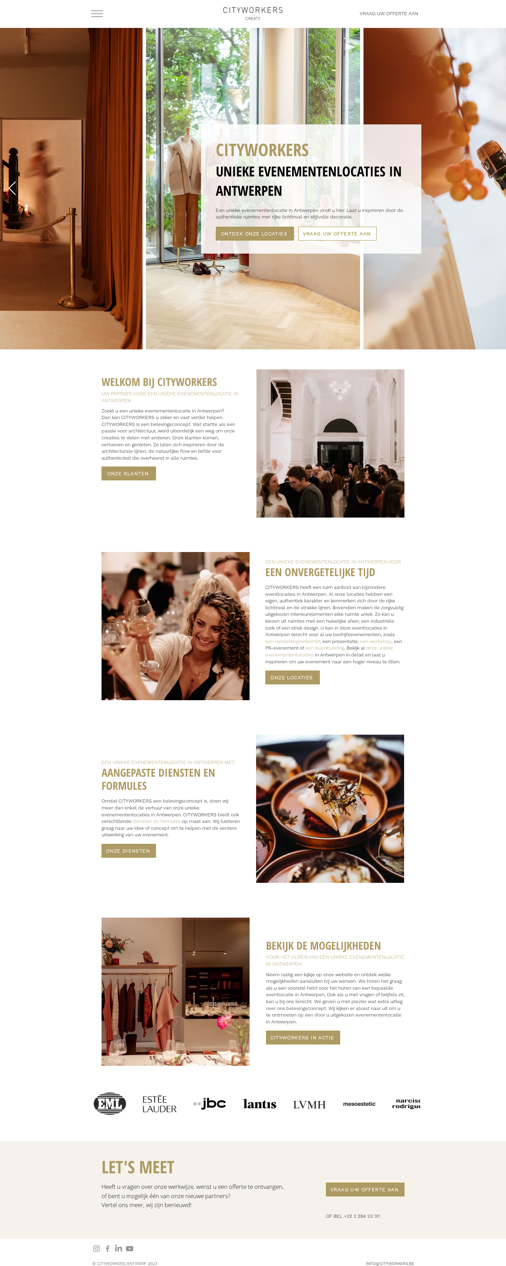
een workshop (375, 641)
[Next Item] (493, 188)
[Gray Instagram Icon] (96, 1248)
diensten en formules (156, 821)
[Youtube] (129, 1248)
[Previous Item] (12, 188)
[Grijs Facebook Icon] (107, 1248)
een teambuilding (324, 648)
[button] (97, 14)
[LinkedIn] (118, 1248)
